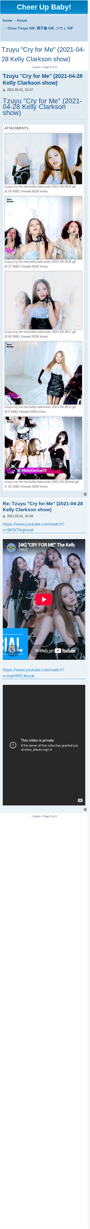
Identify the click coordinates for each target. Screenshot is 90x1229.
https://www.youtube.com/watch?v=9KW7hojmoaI (33, 527)
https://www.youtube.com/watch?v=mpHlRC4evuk (33, 673)
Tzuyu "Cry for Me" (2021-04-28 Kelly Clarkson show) (43, 54)
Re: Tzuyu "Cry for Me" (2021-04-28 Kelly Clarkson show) (43, 506)
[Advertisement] (44, 1021)
